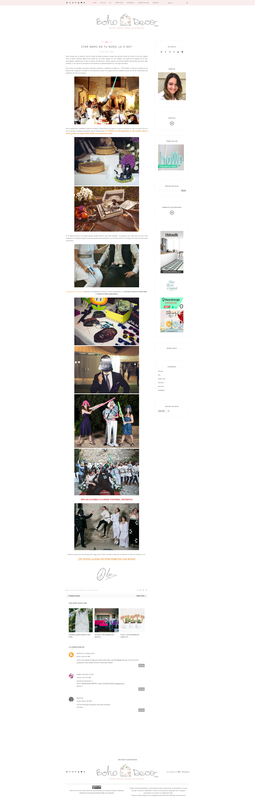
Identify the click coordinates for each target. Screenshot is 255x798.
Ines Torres (105, 52)
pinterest (161, 386)
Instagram (161, 390)
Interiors (130, 2)
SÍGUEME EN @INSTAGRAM (127, 760)
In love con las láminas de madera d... (130, 636)
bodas (106, 42)
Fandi (98, 131)
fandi (89, 590)
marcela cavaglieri (86, 653)
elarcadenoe (185, 772)
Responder (141, 665)
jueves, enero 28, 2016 (83, 656)
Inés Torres (86, 790)
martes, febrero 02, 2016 (84, 701)
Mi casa (103, 2)
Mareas (80, 698)
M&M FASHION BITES (85, 674)
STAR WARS (94, 590)
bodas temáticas (81, 590)
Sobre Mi (156, 2)
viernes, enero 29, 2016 (84, 677)
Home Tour (119, 2)
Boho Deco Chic (167, 793)
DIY (110, 2)
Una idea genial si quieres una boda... (79, 636)
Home (95, 2)
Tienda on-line (143, 2)
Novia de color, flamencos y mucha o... (104, 636)
